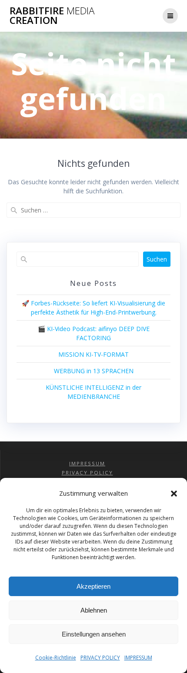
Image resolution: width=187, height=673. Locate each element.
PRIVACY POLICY (100, 657)
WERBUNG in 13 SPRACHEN (94, 371)
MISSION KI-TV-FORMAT (93, 354)
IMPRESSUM (138, 657)
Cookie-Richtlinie (55, 657)
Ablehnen (93, 610)
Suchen (157, 259)
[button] (174, 493)
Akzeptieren (93, 586)
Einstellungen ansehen (94, 634)
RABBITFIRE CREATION (52, 16)
